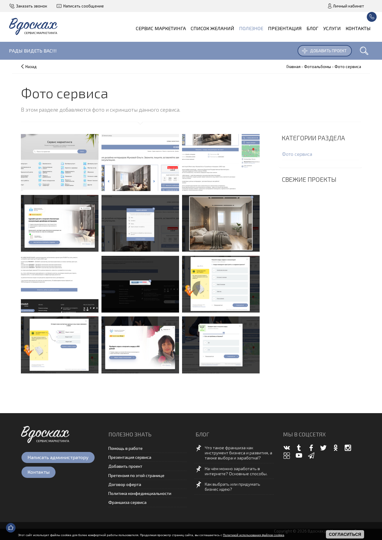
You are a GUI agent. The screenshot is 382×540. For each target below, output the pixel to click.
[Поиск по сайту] (364, 51)
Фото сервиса (297, 154)
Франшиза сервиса (127, 502)
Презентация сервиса (129, 457)
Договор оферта (124, 484)
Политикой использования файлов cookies (253, 535)
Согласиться (345, 534)
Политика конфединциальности (139, 493)
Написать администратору (58, 457)
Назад (31, 66)
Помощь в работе (125, 448)
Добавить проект (328, 50)
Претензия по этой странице (136, 475)
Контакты (38, 472)
